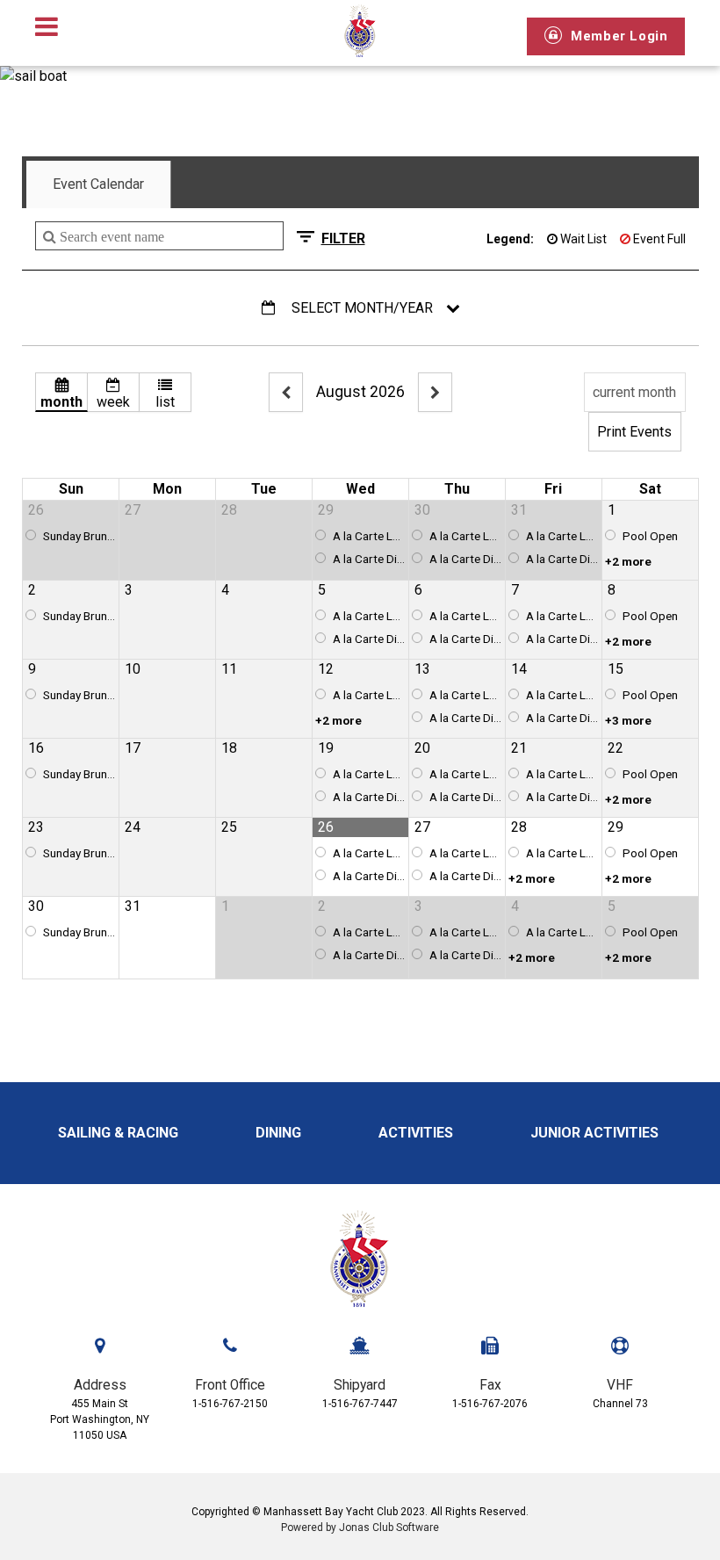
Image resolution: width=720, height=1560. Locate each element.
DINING (280, 1132)
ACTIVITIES (417, 1132)
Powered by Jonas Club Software (360, 1527)
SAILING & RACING (120, 1132)
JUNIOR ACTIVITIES (596, 1132)
